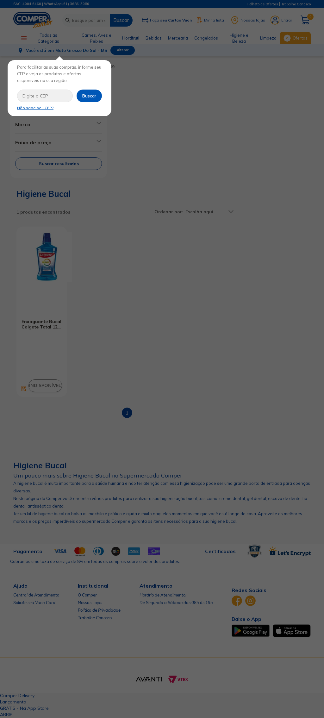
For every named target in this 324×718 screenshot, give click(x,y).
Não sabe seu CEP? (35, 107)
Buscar (89, 96)
